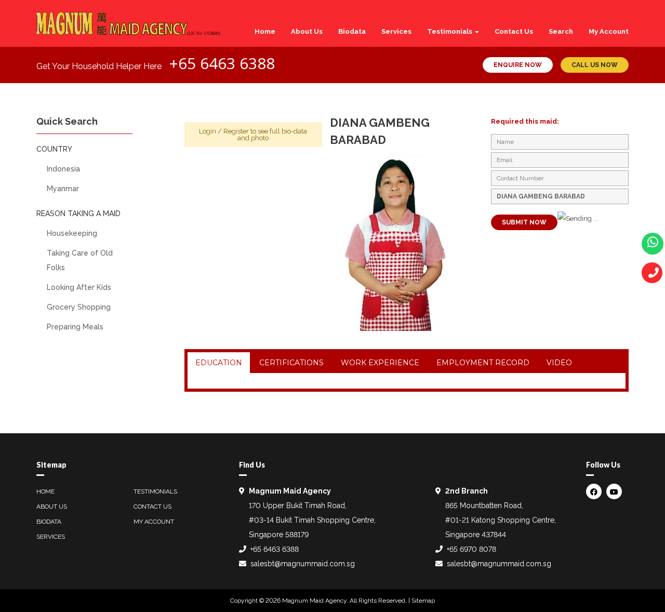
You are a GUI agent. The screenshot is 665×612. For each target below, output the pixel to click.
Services (396, 31)
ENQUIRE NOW (518, 65)
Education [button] (218, 362)
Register (236, 131)
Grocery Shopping (79, 307)
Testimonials (450, 31)
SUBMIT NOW (524, 222)
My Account (609, 31)
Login (207, 131)
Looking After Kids (79, 287)
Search (561, 31)
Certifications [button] (291, 362)
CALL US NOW (594, 65)
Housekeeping (72, 233)
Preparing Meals (75, 327)
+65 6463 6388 (222, 63)
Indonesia (63, 169)
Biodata (352, 31)
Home (265, 31)
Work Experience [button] (380, 362)
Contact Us (514, 31)
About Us (307, 31)
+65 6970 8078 (471, 549)
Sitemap (423, 600)
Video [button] (559, 362)
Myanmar (63, 188)
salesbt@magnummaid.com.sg (302, 564)
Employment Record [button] (482, 362)
